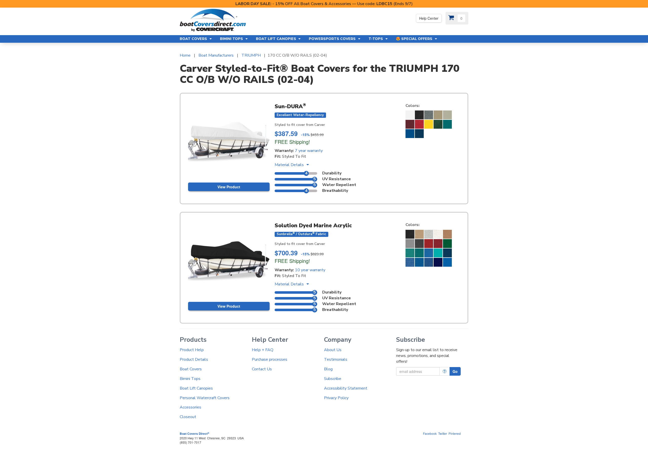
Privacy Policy (336, 398)
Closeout (188, 417)
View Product (228, 186)
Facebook (430, 433)
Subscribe (332, 378)
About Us (332, 350)
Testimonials (335, 359)
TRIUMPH (251, 55)
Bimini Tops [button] (232, 38)
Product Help (192, 350)
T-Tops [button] (376, 38)
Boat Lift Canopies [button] (276, 38)
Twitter (442, 433)
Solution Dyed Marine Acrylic (313, 225)
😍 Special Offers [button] (414, 38)
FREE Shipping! (292, 141)
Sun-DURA (290, 106)
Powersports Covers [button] (333, 38)
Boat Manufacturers (216, 55)
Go (455, 371)
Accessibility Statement (345, 388)
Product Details (194, 359)
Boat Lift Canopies (196, 388)
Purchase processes (269, 359)
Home (185, 55)
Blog (328, 369)
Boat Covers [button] (194, 38)
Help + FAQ (262, 350)
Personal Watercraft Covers (205, 398)
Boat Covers (191, 369)
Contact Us (262, 369)
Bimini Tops (190, 378)
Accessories (190, 407)
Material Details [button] (290, 165)
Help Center (428, 18)
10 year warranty (310, 270)
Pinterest (455, 433)
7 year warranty (309, 150)
